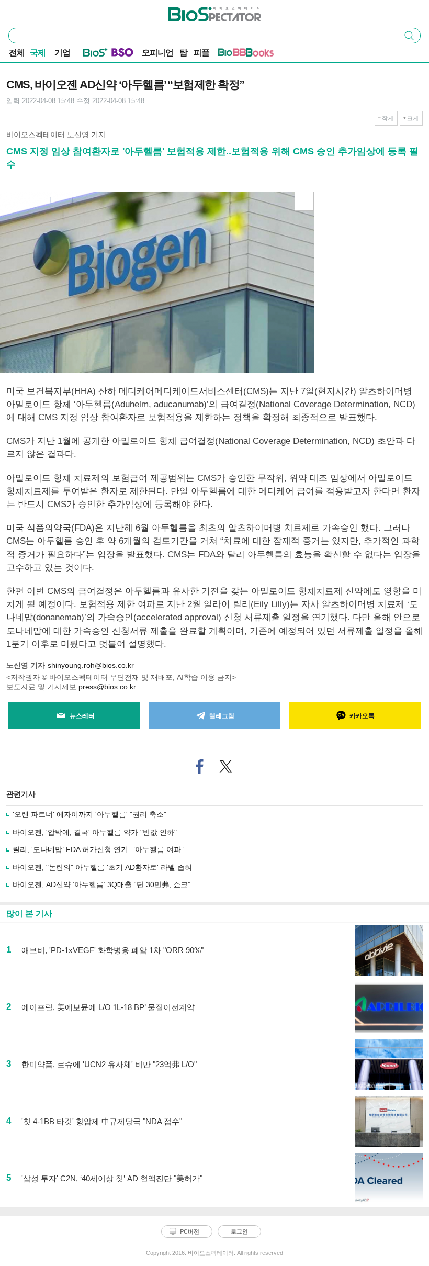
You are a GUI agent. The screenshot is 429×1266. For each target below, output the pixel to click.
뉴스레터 (82, 716)
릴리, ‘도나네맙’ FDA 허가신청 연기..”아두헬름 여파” (98, 849)
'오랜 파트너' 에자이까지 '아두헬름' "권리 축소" (89, 814)
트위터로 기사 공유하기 (226, 766)
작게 (387, 118)
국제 (38, 52)
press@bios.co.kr (107, 686)
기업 (62, 52)
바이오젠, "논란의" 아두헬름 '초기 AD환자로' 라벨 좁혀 (102, 867)
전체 (17, 52)
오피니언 (157, 52)
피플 (201, 52)
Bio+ (95, 54)
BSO (122, 54)
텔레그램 (221, 716)
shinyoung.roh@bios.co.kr (91, 665)
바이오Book (260, 54)
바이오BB (232, 54)
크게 (413, 118)
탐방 (183, 53)
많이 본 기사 (29, 913)
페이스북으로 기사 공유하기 (200, 766)
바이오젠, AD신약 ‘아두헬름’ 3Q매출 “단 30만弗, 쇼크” (101, 884)
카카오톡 (362, 716)
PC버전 (189, 1231)
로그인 (239, 1231)
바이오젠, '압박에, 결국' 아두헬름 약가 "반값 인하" (95, 832)
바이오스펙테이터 (197, 11)
